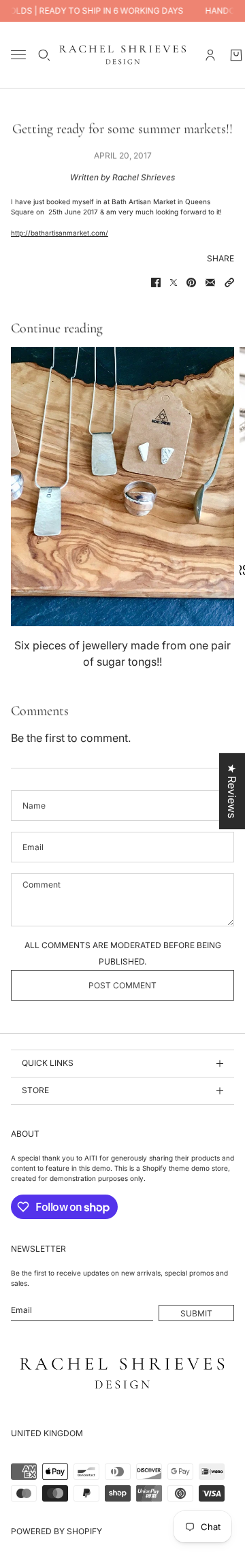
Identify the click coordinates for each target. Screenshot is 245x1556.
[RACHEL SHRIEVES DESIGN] (123, 55)
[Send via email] (210, 282)
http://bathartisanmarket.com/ (59, 233)
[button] (229, 282)
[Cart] (236, 55)
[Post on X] (173, 282)
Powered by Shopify (56, 1531)
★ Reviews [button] (232, 791)
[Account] (210, 55)
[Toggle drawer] (18, 54)
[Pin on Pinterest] (191, 282)
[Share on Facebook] (155, 282)
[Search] (44, 55)
